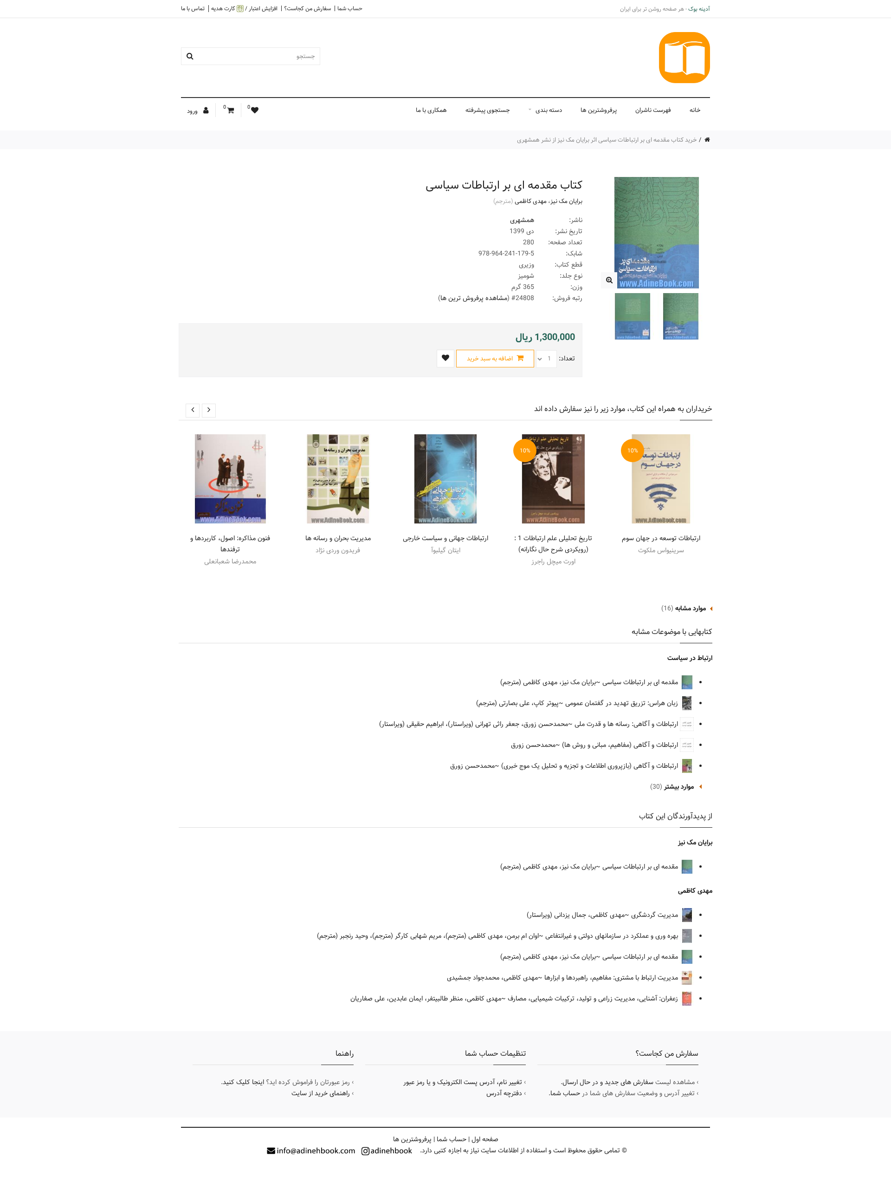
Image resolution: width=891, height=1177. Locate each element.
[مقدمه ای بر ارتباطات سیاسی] (609, 280)
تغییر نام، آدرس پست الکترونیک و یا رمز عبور (462, 1082)
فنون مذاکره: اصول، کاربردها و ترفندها (230, 544)
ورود (193, 111)
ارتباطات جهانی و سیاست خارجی (445, 538)
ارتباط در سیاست (689, 658)
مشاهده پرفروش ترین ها (473, 298)
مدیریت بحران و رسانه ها (338, 538)
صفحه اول (484, 1139)
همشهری (522, 220)
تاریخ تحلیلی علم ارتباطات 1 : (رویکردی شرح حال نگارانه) (553, 544)
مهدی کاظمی (531, 201)
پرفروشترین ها (599, 110)
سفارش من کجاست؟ (307, 8)
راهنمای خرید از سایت (320, 1093)
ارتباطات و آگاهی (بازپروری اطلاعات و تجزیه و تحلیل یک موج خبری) (590, 766)
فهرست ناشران (653, 110)
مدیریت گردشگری (655, 915)
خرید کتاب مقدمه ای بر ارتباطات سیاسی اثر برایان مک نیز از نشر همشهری (607, 140)
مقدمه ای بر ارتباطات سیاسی (641, 682)
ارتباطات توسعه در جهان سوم (661, 538)
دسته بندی (549, 110)
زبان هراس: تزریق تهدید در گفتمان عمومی (622, 703)
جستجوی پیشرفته (487, 110)
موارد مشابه (690, 608)
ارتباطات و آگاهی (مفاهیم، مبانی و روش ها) (621, 745)
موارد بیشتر (679, 786)
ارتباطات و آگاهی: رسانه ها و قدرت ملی (627, 724)
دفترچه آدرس (504, 1093)
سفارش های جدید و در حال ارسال (607, 1082)
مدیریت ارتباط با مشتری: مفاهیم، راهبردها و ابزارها (612, 977)
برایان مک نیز (566, 201)
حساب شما (349, 8)
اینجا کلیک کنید (243, 1082)
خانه (695, 110)
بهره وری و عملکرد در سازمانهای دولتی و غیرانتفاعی (612, 936)
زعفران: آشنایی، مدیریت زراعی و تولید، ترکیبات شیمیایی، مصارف (594, 998)
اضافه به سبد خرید (490, 358)
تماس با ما (193, 8)
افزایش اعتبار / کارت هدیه (244, 8)
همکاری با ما (431, 110)
